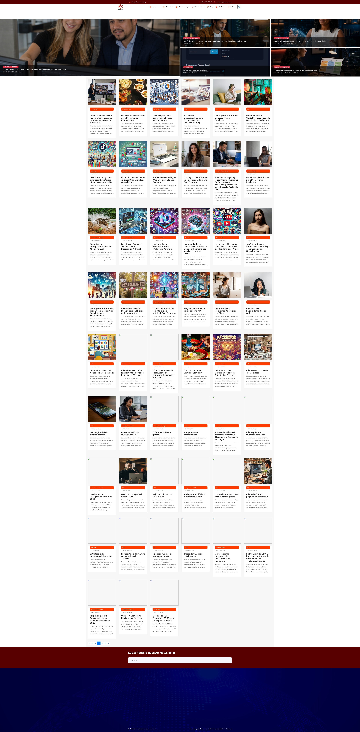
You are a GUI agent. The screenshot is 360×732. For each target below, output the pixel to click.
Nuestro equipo (184, 7)
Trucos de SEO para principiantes (193, 555)
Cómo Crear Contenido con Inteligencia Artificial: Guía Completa (164, 310)
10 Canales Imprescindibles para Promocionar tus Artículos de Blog (193, 119)
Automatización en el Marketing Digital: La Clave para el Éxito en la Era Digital (226, 436)
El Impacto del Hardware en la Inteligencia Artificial (133, 556)
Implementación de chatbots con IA (130, 433)
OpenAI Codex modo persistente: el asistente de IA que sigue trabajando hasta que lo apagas (214, 41)
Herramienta (188, 67)
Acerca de (169, 7)
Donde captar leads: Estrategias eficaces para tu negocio (162, 117)
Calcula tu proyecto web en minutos (195, 70)
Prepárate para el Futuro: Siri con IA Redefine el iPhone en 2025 (100, 619)
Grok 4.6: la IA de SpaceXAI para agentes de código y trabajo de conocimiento (300, 41)
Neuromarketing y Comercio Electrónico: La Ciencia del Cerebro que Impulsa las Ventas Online (195, 249)
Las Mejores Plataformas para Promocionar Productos (258, 179)
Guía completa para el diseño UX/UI (131, 495)
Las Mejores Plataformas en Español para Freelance (226, 117)
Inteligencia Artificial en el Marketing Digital (195, 495)
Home (159, 688)
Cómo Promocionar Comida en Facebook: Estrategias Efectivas (225, 372)
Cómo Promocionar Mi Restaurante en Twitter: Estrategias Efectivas (132, 372)
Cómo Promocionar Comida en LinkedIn (193, 371)
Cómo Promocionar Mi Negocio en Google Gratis (102, 371)
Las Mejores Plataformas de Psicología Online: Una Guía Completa (195, 179)
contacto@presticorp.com (224, 2)
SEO (186, 109)
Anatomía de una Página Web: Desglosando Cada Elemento (164, 179)
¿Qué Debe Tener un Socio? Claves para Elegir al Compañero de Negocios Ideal (258, 247)
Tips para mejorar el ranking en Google (162, 555)
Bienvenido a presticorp (139, 2)
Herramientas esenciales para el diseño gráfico (226, 495)
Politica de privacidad (215, 729)
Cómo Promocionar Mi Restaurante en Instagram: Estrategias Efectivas (163, 374)
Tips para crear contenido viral (191, 433)
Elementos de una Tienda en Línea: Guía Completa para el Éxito (133, 179)
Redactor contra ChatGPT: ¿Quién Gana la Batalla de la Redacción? (258, 117)
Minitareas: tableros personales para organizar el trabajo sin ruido (295, 70)
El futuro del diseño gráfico (162, 433)
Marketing (93, 171)
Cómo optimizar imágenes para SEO (255, 433)
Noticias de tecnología (191, 38)
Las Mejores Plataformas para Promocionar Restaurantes (133, 117)
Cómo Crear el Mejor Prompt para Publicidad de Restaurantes (132, 310)
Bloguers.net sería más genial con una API (194, 309)
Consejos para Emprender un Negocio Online (257, 310)
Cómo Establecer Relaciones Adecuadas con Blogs (225, 310)
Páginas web (94, 109)
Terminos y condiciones (197, 729)
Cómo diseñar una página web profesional (257, 495)
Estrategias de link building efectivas (98, 433)
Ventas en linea (126, 109)
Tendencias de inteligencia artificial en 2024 (101, 496)
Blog (211, 7)
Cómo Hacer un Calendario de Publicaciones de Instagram (222, 557)
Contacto (222, 7)
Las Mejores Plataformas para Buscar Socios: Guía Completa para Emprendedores (102, 312)
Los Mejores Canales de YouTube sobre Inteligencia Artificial (132, 246)
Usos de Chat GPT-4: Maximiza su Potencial (131, 617)
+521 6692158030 (206, 2)
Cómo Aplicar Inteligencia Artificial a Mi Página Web (100, 246)
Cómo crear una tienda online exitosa (257, 371)
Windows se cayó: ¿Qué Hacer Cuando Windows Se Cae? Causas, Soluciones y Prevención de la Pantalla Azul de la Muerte (226, 183)
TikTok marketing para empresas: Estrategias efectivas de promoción (101, 179)
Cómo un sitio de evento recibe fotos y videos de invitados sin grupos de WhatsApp (101, 119)
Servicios (156, 7)
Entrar (233, 7)
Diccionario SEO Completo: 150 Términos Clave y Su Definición (164, 618)
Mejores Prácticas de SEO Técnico (162, 495)
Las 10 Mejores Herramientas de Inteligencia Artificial (162, 246)
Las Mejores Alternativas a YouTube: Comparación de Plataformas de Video (226, 246)
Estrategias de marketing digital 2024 (101, 555)
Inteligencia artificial (11, 67)
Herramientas (199, 7)
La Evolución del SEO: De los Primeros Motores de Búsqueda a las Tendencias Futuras (258, 557)
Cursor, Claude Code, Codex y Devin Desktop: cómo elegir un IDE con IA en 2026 (34, 69)
